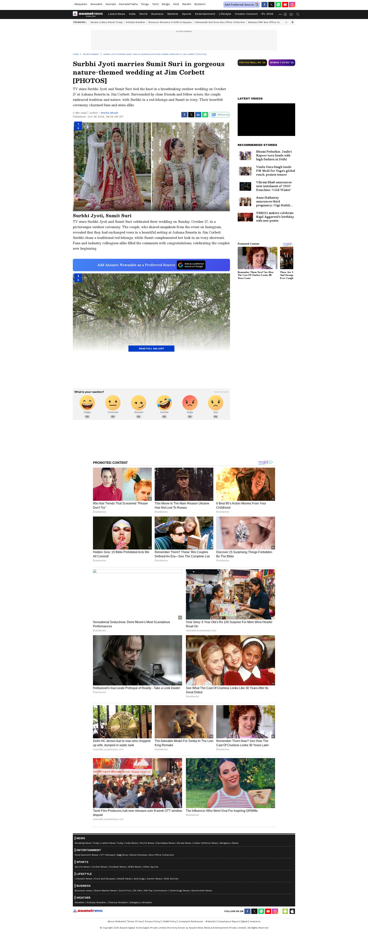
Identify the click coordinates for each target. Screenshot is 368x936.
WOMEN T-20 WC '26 (282, 62)
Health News (124, 878)
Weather (80, 902)
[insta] (292, 4)
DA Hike (137, 890)
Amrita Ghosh (109, 112)
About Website (116, 921)
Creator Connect (246, 13)
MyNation (200, 4)
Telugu (145, 4)
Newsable (96, 4)
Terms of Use (135, 921)
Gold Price (125, 890)
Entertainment (205, 13)
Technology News (179, 890)
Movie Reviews (138, 855)
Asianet (88, 910)
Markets (172, 13)
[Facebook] (264, 4)
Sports (186, 13)
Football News (117, 866)
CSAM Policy (169, 921)
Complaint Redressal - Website (196, 921)
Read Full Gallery (151, 348)
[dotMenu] (280, 14)
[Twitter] (271, 4)
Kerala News (184, 843)
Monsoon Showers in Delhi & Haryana (170, 22)
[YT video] (285, 4)
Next (292, 22)
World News (147, 843)
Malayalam (80, 4)
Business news (83, 890)
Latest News (116, 13)
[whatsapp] (278, 4)
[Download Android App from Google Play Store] (285, 911)
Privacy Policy (152, 921)
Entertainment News (86, 855)
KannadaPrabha (128, 4)
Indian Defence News (205, 843)
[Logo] (89, 14)
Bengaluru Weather (141, 902)
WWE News (134, 866)
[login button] (286, 14)
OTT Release (107, 855)
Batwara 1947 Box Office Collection (268, 22)
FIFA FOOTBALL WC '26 (252, 62)
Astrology (139, 878)
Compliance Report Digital (232, 921)
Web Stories (171, 878)
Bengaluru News (229, 843)
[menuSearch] (297, 14)
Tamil (155, 4)
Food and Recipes (104, 878)
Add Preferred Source (239, 4)
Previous (286, 22)
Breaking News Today (87, 843)
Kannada (110, 4)
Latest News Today (112, 843)
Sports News (82, 866)
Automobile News (201, 890)
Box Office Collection (161, 855)
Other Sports (150, 866)
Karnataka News (165, 843)
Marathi (186, 4)
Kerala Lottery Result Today (107, 22)
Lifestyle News (83, 878)
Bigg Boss (122, 855)
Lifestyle (225, 13)
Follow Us (223, 114)
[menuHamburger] (291, 14)
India (132, 13)
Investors (255, 921)
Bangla (166, 4)
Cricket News (99, 866)
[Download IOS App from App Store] (292, 911)
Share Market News (105, 890)
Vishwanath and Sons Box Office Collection (220, 22)
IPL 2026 (267, 13)
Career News (154, 878)
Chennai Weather (118, 902)
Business (157, 13)
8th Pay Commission (155, 890)
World (143, 13)
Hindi (176, 4)
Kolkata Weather (135, 22)
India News (131, 843)
